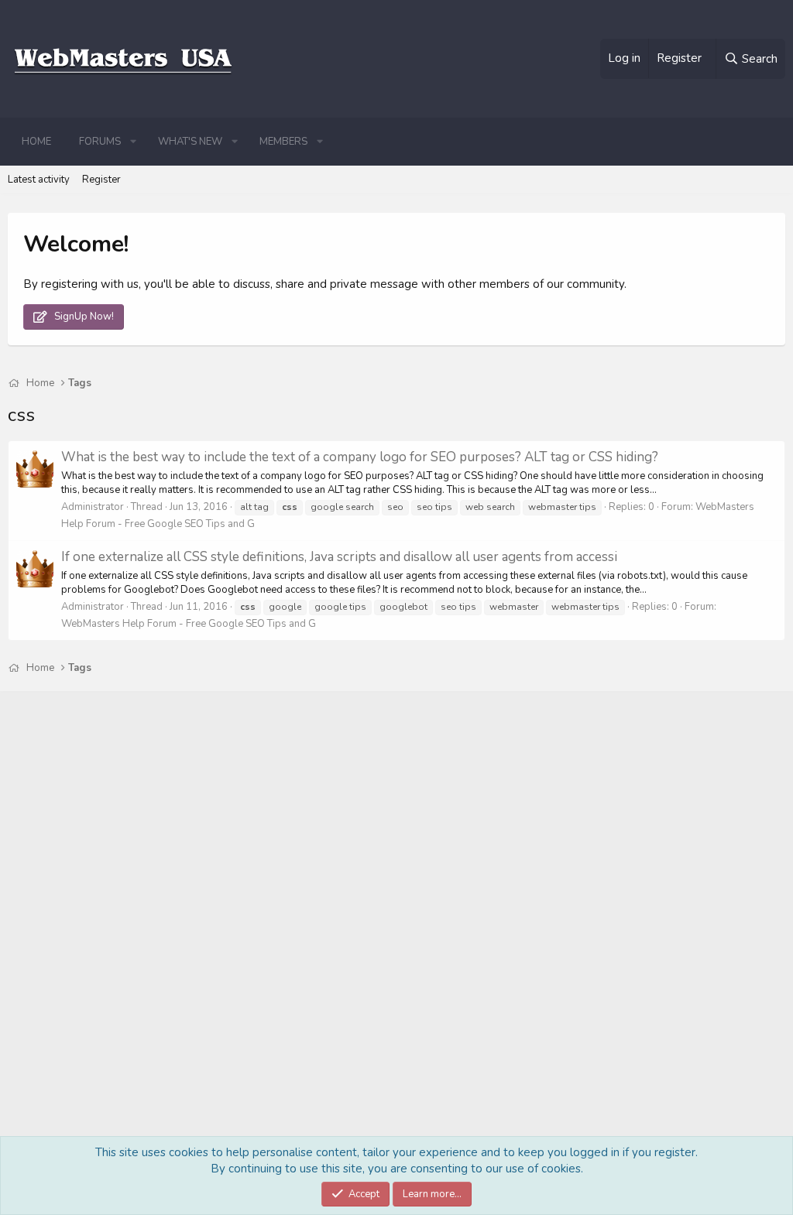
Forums (100, 142)
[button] (133, 141)
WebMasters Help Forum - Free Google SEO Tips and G (188, 624)
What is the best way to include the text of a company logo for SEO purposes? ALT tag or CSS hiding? (359, 457)
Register (101, 180)
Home (36, 142)
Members (283, 142)
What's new (190, 142)
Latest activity (39, 180)
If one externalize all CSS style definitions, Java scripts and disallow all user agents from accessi (339, 557)
